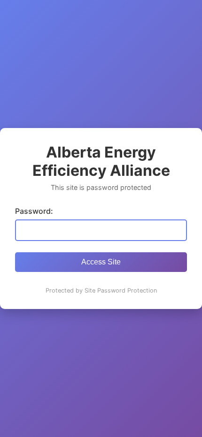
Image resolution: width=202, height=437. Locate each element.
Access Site (101, 262)
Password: (34, 211)
